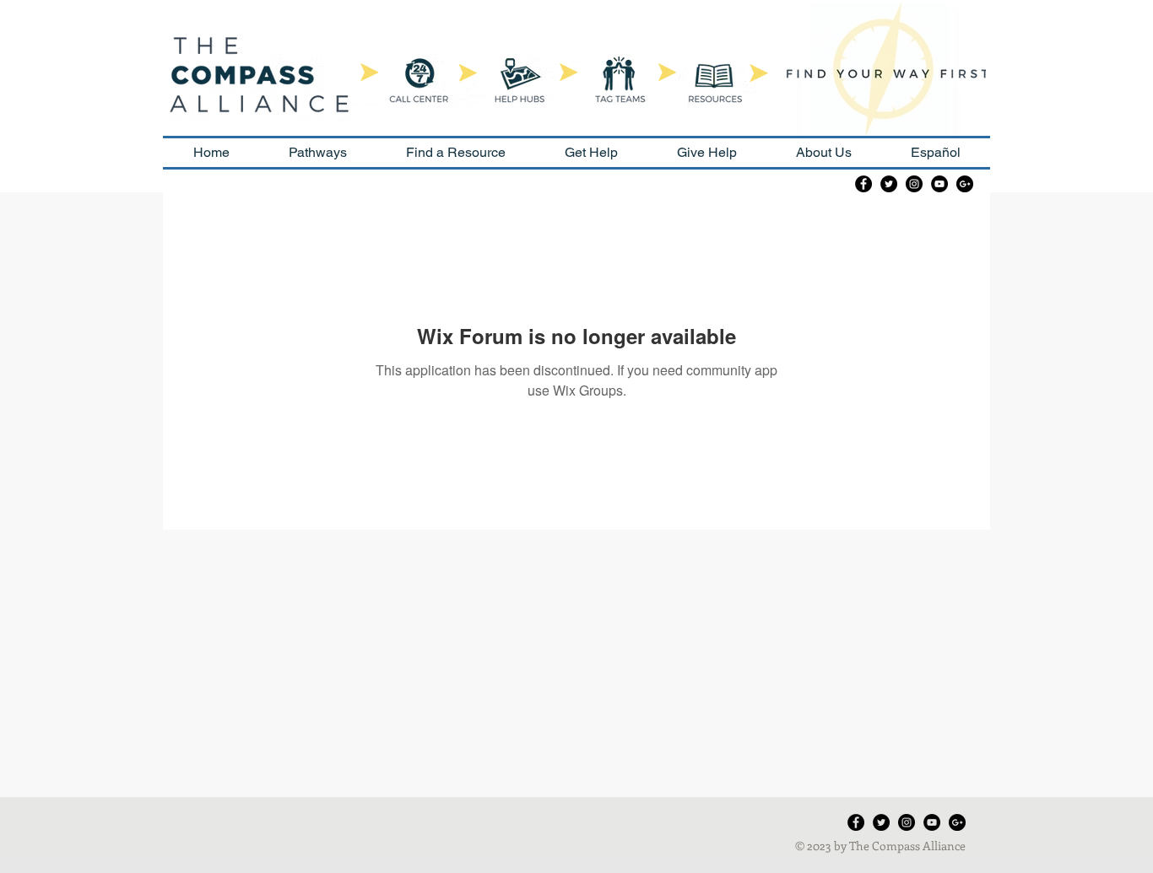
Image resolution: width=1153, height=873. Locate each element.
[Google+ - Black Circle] (964, 183)
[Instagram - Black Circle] (914, 183)
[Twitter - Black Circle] (888, 183)
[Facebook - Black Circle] (863, 183)
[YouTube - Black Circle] (939, 183)
